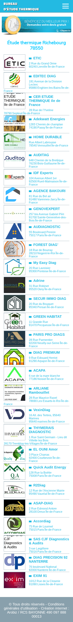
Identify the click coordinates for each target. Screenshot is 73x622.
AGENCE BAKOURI (49, 191)
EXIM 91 (40, 576)
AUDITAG (41, 155)
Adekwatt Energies (49, 119)
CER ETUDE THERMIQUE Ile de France (44, 101)
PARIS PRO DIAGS (49, 334)
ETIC (37, 58)
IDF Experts (43, 173)
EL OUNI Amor (45, 449)
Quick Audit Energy (49, 467)
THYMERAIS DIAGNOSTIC (41, 430)
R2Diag (39, 485)
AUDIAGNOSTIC (46, 227)
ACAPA (39, 370)
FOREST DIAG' (45, 245)
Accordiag (41, 521)
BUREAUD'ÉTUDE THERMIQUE (21, 6)
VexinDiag (41, 410)
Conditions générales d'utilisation (34, 606)
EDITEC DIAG (44, 76)
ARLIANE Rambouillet (39, 390)
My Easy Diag (44, 263)
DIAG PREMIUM (46, 352)
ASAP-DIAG (43, 503)
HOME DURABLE (47, 137)
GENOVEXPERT (46, 209)
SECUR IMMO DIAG (49, 299)
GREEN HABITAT (47, 316)
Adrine (38, 281)
